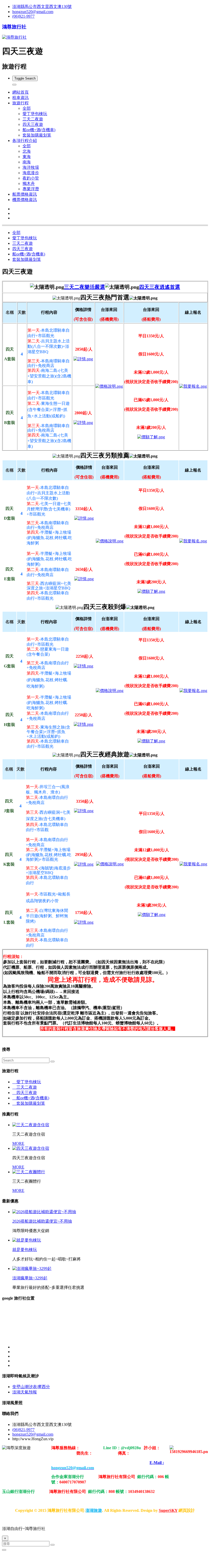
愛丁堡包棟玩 (35, 113)
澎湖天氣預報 (24, 1392)
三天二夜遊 (33, 119)
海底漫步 (31, 173)
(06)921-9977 (23, 16)
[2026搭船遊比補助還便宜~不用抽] (44, 1212)
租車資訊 (20, 97)
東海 (27, 156)
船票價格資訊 (24, 194)
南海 (27, 162)
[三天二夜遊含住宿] (30, 1125)
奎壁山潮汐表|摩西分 (31, 1386)
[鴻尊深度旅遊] (83, 359)
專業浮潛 (31, 189)
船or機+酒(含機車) (39, 130)
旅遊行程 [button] (20, 103)
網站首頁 (20, 92)
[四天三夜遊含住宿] (30, 1148)
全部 (27, 108)
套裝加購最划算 (37, 135)
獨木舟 (29, 183)
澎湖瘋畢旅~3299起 (29, 1278)
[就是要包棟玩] (26, 1240)
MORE (18, 1143)
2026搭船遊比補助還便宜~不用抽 (42, 1221)
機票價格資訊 (24, 199)
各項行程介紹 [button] (24, 140)
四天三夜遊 (33, 124)
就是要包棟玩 (24, 1249)
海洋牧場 (31, 167)
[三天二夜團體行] (28, 1172)
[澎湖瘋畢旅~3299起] (31, 1268)
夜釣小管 (31, 178)
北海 (27, 151)
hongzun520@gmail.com (32, 11)
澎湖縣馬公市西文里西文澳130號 (42, 6)
